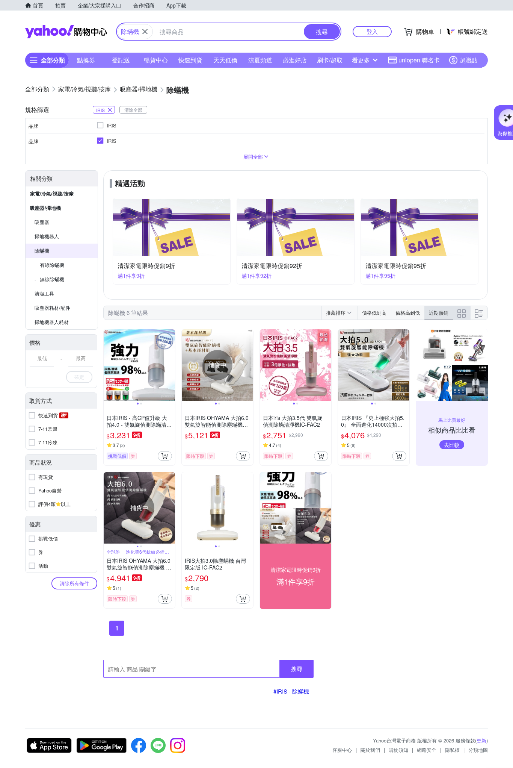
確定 (79, 376)
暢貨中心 (156, 60)
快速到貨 (190, 60)
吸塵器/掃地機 (45, 207)
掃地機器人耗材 (52, 322)
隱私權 (452, 749)
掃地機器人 (47, 236)
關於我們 (370, 749)
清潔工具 (44, 293)
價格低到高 (374, 312)
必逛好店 (295, 60)
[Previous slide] (108, 365)
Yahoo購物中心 (66, 32)
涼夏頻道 (260, 60)
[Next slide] (170, 365)
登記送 (121, 60)
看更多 (361, 60)
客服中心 (342, 749)
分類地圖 (478, 749)
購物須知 (398, 749)
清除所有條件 (74, 583)
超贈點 (468, 60)
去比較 (452, 444)
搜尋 (296, 669)
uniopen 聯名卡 (419, 60)
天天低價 (225, 60)
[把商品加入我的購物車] (165, 456)
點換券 (86, 60)
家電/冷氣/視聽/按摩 (52, 193)
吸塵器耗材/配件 (52, 307)
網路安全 (426, 749)
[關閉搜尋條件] (144, 31)
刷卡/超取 (330, 60)
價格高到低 (407, 312)
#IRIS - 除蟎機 (291, 691)
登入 (372, 31)
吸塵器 (42, 222)
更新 (481, 740)
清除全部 (133, 109)
